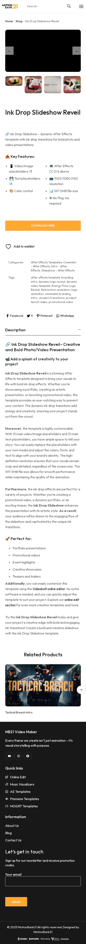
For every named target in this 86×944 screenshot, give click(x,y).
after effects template (45, 277)
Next (76, 51)
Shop (19, 21)
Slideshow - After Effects (58, 270)
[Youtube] (9, 756)
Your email (13, 874)
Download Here (43, 225)
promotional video (61, 302)
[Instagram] (18, 756)
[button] (81, 690)
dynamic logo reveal (52, 282)
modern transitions (52, 298)
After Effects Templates (46, 262)
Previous (9, 51)
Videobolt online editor (49, 589)
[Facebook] (28, 756)
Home (9, 21)
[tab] (43, 329)
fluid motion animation (55, 290)
